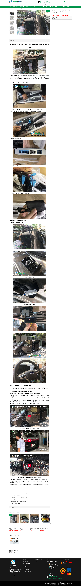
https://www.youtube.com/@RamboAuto (54, 578)
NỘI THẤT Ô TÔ (26, 569)
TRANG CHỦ (25, 561)
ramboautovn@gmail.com (53, 576)
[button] (29, 40)
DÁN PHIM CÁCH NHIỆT (27, 568)
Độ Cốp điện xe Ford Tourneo (20, 78)
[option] (12, 13)
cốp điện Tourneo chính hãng (22, 109)
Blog (36, 561)
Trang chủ (10, 8)
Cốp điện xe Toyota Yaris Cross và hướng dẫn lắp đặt (35, 528)
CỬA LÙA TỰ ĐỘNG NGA (27, 564)
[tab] (29, 40)
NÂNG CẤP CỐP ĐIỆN (27, 563)
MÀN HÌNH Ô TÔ (26, 566)
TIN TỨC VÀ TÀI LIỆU (27, 571)
